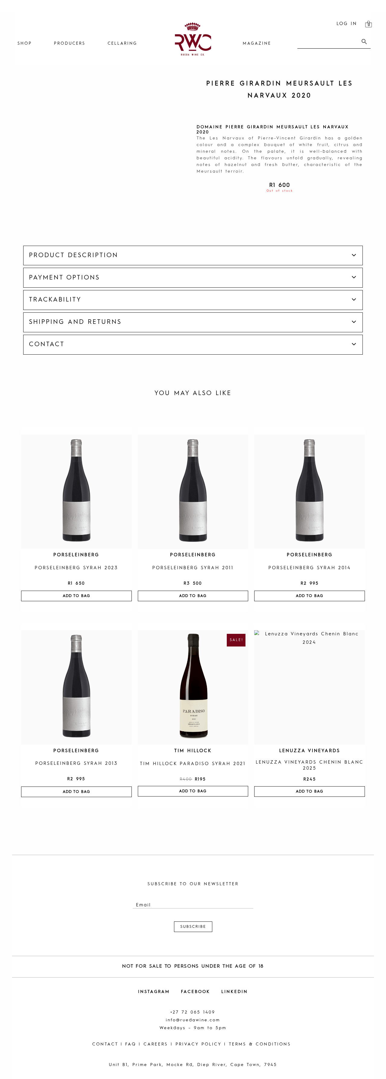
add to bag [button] (76, 596)
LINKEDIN (234, 992)
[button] (193, 256)
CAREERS (156, 1044)
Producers (69, 43)
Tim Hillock (193, 751)
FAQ (130, 1044)
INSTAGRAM (154, 992)
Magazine (257, 43)
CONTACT (105, 1044)
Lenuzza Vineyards (309, 751)
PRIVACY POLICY (198, 1044)
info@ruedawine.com (193, 1020)
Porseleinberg (76, 555)
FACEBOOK (195, 992)
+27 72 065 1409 (192, 1012)
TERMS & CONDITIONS (260, 1044)
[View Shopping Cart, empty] (368, 24)
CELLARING (122, 43)
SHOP (24, 43)
